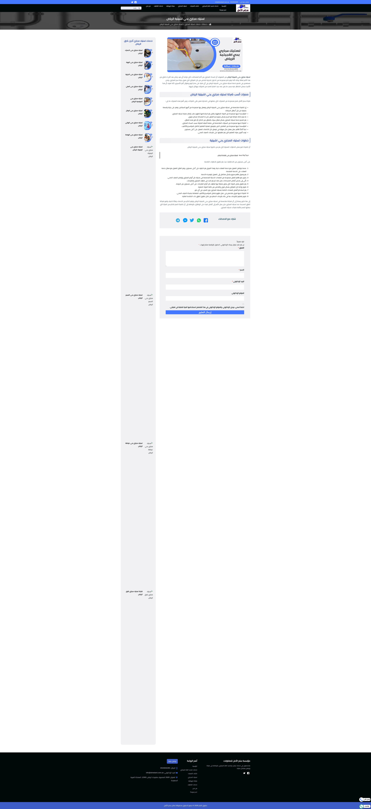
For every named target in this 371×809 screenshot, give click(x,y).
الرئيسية (224, 6)
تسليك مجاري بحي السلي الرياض (134, 88)
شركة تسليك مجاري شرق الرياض (134, 593)
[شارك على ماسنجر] (185, 220)
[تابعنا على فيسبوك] (135, 2)
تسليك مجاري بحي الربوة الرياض (134, 63)
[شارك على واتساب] (199, 220)
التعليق (241, 248)
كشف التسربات (194, 6)
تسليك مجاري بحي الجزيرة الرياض (134, 75)
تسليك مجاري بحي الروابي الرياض (134, 124)
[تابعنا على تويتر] (132, 2)
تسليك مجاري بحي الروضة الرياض (134, 136)
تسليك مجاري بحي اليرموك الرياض (136, 148)
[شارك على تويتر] (191, 220)
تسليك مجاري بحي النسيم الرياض (134, 296)
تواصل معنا (172, 761)
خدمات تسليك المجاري (192, 24)
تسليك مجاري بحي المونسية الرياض (136, 100)
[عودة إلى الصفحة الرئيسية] (210, 24)
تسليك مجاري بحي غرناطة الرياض (134, 444)
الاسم (241, 270)
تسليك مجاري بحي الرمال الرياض (134, 112)
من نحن (148, 6)
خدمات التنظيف (158, 6)
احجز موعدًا (223, 10)
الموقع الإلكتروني (238, 293)
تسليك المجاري (182, 6)
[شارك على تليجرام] (177, 220)
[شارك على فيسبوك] (205, 220)
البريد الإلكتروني (238, 281)
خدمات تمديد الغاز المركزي (210, 6)
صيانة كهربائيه (170, 6)
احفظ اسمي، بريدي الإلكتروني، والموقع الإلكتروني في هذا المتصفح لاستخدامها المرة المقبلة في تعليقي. (207, 307)
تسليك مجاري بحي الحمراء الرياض (134, 51)
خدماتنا (204, 24)
